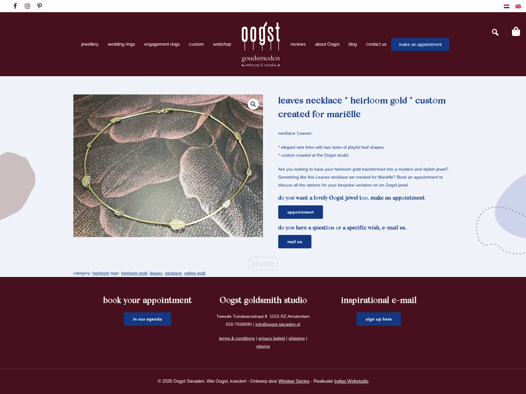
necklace (173, 273)
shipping (297, 338)
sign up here (379, 319)
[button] (253, 104)
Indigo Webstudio (351, 381)
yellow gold (194, 273)
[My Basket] (516, 31)
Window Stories (294, 381)
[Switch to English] (518, 6)
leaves (156, 273)
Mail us (294, 241)
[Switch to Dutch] (506, 6)
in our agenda (147, 319)
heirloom (101, 273)
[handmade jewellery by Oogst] (261, 44)
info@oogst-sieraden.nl (277, 324)
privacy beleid (271, 338)
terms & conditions (237, 338)
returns (263, 346)
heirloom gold (134, 273)
